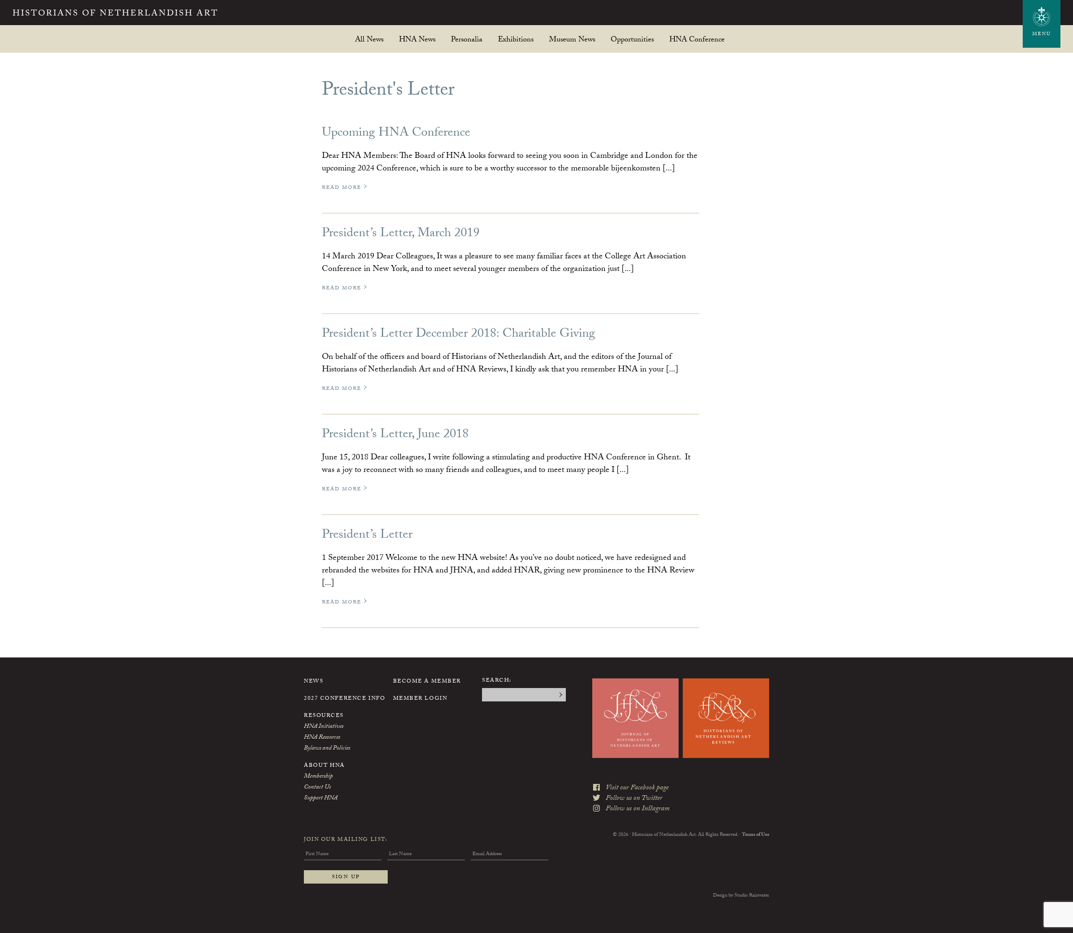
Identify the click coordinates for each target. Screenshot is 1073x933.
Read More (342, 188)
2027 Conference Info (344, 699)
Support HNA (320, 798)
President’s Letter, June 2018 (395, 435)
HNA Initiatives (323, 727)
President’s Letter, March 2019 (400, 234)
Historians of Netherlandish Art (115, 14)
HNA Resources (322, 737)
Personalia (466, 39)
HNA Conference (697, 39)
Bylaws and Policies (327, 748)
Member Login (420, 699)
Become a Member (427, 681)
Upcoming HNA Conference (396, 133)
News (313, 681)
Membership (318, 776)
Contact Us (317, 787)
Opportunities (632, 39)
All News (369, 39)
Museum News (572, 39)
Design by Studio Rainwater (741, 896)
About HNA (324, 766)
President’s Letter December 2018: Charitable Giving (458, 334)
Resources (324, 716)
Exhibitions (516, 39)
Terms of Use (755, 835)
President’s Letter (367, 535)
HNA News (417, 39)
